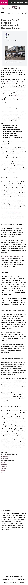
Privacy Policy (21, 582)
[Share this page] (26, 13)
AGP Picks (4, 2)
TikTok (3, 470)
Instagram (4, 464)
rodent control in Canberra (12, 212)
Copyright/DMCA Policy (9, 582)
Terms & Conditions (20, 579)
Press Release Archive (16, 576)
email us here (5, 458)
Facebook (4, 466)
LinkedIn (3, 462)
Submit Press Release (8, 579)
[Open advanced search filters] (22, 13)
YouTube (3, 468)
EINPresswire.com (10, 82)
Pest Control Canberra (18, 96)
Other (2, 472)
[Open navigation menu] (2, 13)
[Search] (18, 13)
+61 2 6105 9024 (5, 456)
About (7, 576)
